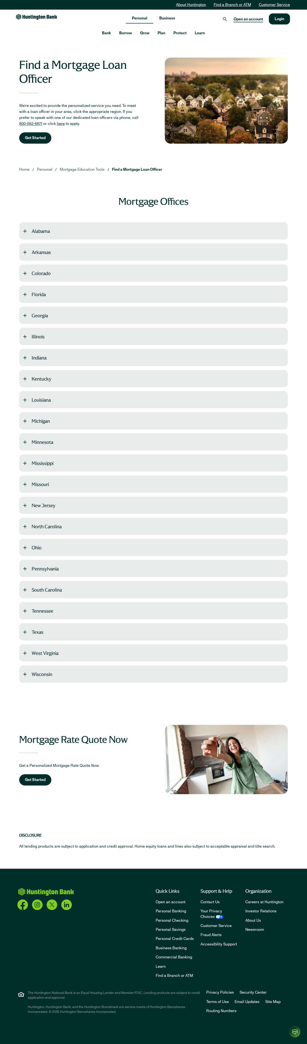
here (61, 124)
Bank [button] (106, 33)
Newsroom (254, 930)
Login (279, 19)
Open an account (248, 19)
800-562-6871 (30, 124)
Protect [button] (180, 33)
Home (24, 169)
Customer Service (274, 5)
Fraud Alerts (211, 935)
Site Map (273, 1002)
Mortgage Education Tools (82, 169)
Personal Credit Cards (175, 939)
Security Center (253, 992)
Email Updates (247, 1002)
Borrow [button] (125, 33)
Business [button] (167, 18)
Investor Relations (261, 911)
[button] (153, 231)
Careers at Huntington (264, 902)
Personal (44, 169)
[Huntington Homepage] (46, 892)
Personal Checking (172, 920)
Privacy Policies (220, 992)
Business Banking (171, 948)
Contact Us (210, 902)
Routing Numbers (221, 1011)
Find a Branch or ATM (232, 5)
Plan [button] (161, 33)
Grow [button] (144, 33)
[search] (225, 19)
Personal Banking (171, 911)
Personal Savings (171, 930)
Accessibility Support (219, 944)
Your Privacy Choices (211, 913)
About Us (253, 920)
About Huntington (191, 5)
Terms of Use (217, 1002)
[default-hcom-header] (36, 17)
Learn (161, 966)
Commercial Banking (174, 957)
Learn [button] (200, 33)
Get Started (35, 138)
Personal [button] (139, 18)
